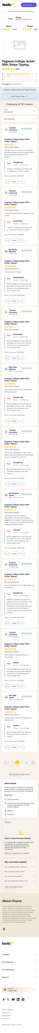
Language (11, 988)
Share (14, 181)
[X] (8, 999)
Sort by (6, 110)
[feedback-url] (10, 144)
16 (26, 763)
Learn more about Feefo (13, 887)
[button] (19, 111)
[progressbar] (8, 75)
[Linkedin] (18, 999)
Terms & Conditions (7, 1009)
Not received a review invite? (19, 774)
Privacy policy (6, 1012)
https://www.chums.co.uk (24, 19)
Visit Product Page (18, 96)
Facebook (10, 814)
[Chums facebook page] (3, 929)
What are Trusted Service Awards (17, 853)
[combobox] (19, 111)
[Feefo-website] (8, 4)
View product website (11, 147)
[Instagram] (23, 999)
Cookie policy (6, 1018)
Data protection (6, 1015)
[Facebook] (3, 999)
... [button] (21, 763)
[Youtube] (13, 999)
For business (27, 5)
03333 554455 (12, 799)
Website (10, 810)
